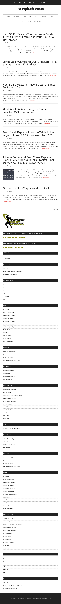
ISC (3, 287)
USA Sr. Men (6, 418)
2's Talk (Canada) (7, 269)
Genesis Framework (36, 598)
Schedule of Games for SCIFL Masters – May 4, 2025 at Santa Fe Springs (30, 63)
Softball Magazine (7, 335)
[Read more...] (36, 53)
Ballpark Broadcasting (8, 370)
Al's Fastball (6, 309)
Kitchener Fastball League (9, 351)
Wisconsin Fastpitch (8, 341)
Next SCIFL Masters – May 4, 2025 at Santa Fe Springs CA (29, 86)
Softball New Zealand (8, 413)
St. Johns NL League (8, 357)
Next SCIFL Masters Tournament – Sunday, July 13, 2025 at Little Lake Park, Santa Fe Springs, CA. (29, 37)
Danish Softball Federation (9, 398)
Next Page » (55, 209)
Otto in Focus (6, 332)
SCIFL (4, 354)
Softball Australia (7, 404)
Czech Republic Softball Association (12, 395)
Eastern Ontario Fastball (9, 321)
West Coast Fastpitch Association (11, 360)
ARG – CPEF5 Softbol (8, 312)
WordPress (44, 598)
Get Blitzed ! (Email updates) (10, 327)
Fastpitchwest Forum (8, 324)
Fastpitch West (30, 9)
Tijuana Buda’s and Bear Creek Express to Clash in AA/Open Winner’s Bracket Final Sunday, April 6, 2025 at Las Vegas (28, 160)
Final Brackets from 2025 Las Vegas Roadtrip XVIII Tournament (25, 111)
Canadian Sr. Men (7, 392)
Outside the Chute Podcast (10, 274)
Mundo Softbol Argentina (9, 401)
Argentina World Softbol (9, 315)
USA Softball (6, 296)
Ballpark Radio (6, 373)
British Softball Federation (9, 389)
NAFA (4, 293)
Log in (49, 598)
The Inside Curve (7, 338)
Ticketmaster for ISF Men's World (11, 428)
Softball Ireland (7, 410)
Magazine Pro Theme (25, 598)
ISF (3, 290)
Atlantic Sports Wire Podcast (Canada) (12, 271)
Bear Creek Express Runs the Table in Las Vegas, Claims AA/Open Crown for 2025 (28, 134)
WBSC (4, 299)
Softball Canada (7, 407)
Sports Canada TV (7, 379)
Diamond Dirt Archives (8, 318)
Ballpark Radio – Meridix (9, 376)
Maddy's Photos (7, 330)
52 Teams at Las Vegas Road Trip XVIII (26, 188)
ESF (4, 285)
